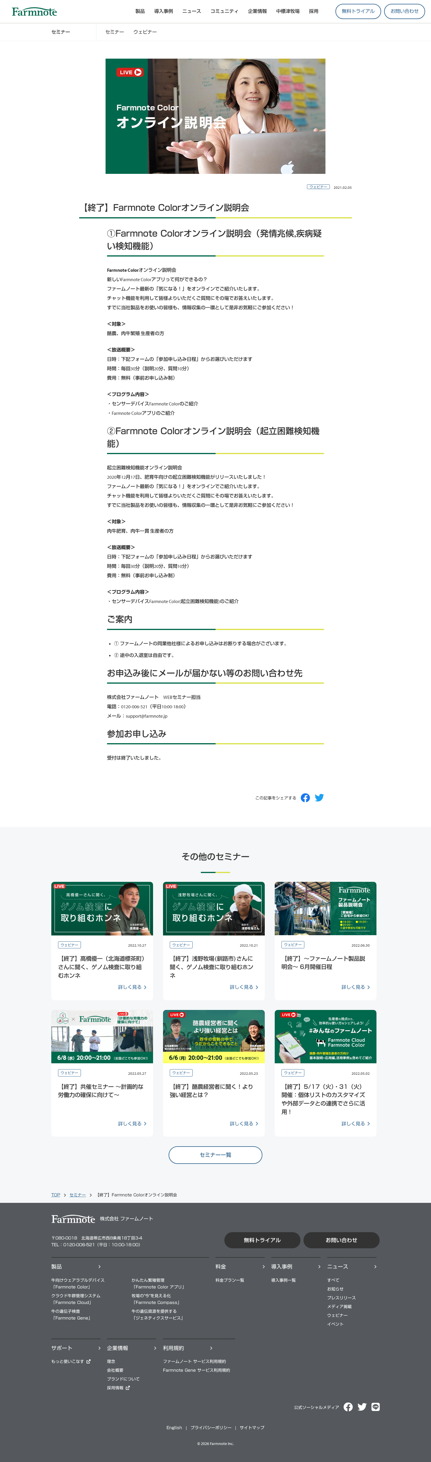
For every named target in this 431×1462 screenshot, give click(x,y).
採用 (313, 11)
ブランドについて (123, 1379)
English (174, 1428)
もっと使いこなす (67, 1361)
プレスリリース (341, 1298)
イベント (335, 1324)
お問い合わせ (405, 11)
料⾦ (221, 1266)
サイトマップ (252, 1428)
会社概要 (115, 1370)
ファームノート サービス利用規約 (194, 1361)
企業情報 (257, 11)
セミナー (114, 32)
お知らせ (335, 1289)
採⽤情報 (115, 1388)
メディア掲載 (339, 1307)
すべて (333, 1280)
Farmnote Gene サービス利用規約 (196, 1370)
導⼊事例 (281, 1266)
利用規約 (173, 1348)
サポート (61, 1348)
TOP (55, 1195)
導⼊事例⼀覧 (283, 1280)
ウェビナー (145, 32)
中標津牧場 (288, 11)
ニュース (191, 11)
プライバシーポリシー (211, 1428)
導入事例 (163, 11)
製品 (56, 1266)
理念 (111, 1361)
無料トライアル (358, 11)
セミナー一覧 (215, 1154)
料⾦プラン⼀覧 (230, 1280)
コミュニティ (225, 11)
